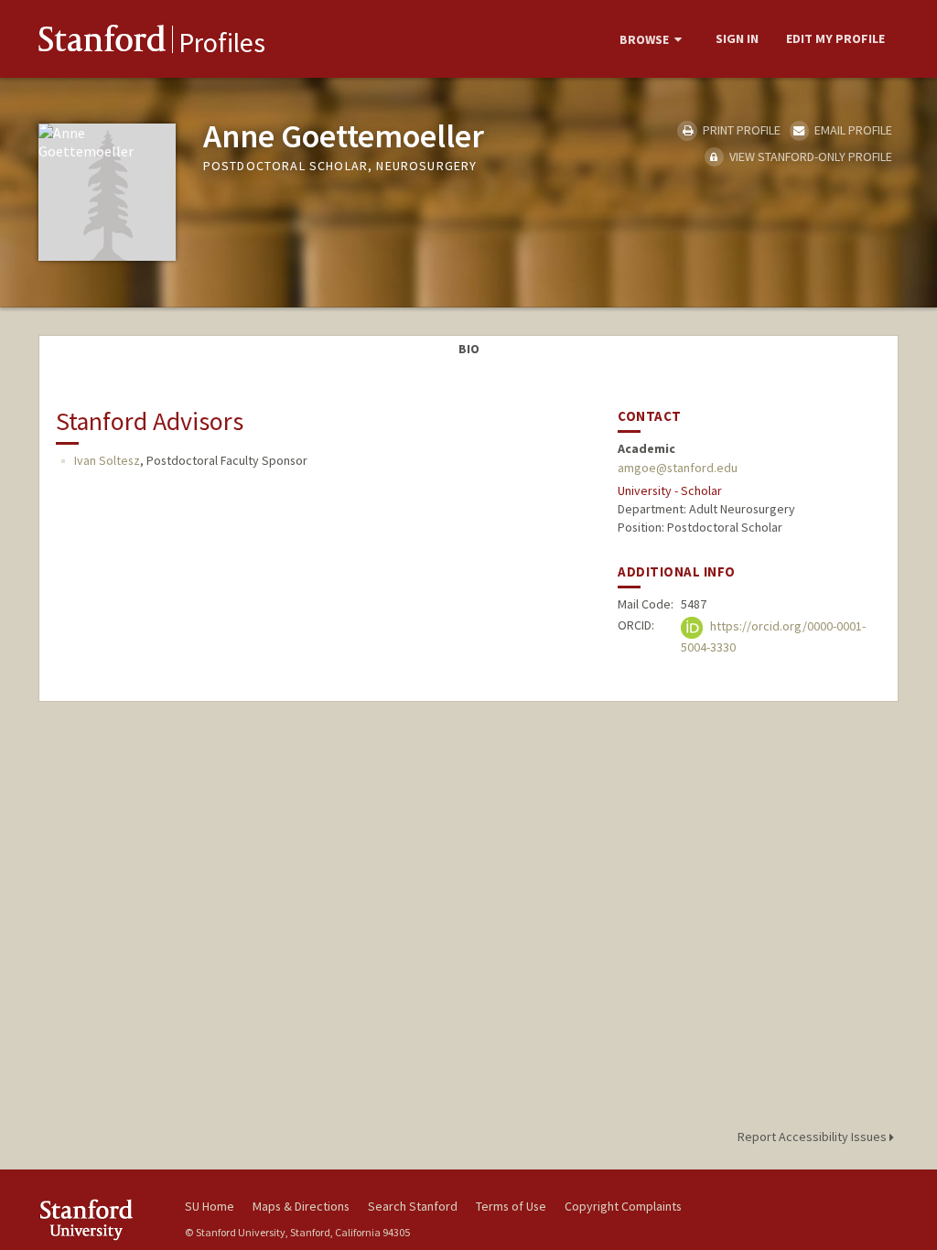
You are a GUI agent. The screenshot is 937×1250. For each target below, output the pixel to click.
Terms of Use (511, 1206)
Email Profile (852, 130)
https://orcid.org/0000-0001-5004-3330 (773, 636)
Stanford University (102, 1219)
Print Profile (740, 130)
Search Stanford (413, 1206)
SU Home (209, 1206)
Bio (468, 348)
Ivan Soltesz (107, 460)
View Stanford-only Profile (809, 156)
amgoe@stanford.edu (678, 467)
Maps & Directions (301, 1206)
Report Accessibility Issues (813, 1136)
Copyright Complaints (623, 1206)
